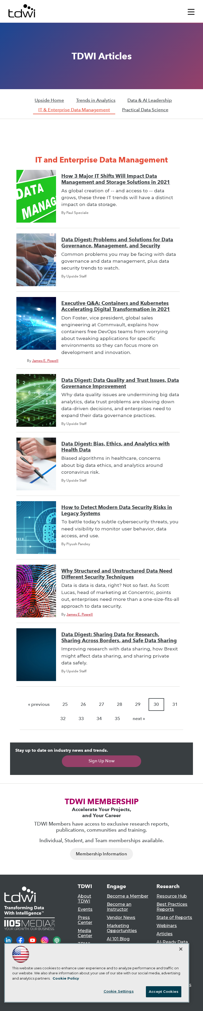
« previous (39, 704)
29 (137, 704)
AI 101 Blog (118, 938)
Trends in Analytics (96, 100)
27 (101, 704)
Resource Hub (171, 896)
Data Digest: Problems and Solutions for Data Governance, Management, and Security (117, 243)
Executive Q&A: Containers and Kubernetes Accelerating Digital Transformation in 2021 (115, 306)
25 (65, 704)
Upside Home (49, 100)
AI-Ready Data (172, 942)
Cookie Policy (66, 978)
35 (117, 718)
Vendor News (121, 917)
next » (139, 718)
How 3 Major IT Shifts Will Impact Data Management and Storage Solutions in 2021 (115, 179)
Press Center (85, 920)
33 (81, 718)
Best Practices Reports (171, 907)
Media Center (85, 933)
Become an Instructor (119, 907)
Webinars (166, 925)
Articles (164, 933)
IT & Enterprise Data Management (74, 110)
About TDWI (84, 899)
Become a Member (127, 896)
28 (119, 704)
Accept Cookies (163, 991)
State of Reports (174, 917)
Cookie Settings (119, 991)
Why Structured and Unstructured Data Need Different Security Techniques (116, 574)
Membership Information (101, 853)
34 (99, 718)
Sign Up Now (102, 760)
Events (85, 909)
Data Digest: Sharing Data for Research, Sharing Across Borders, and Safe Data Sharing (119, 637)
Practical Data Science (145, 110)
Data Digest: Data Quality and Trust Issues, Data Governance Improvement (120, 383)
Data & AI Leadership (149, 100)
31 (175, 704)
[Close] (181, 949)
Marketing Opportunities (122, 928)
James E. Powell (45, 360)
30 (156, 704)
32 (63, 718)
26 (83, 704)
